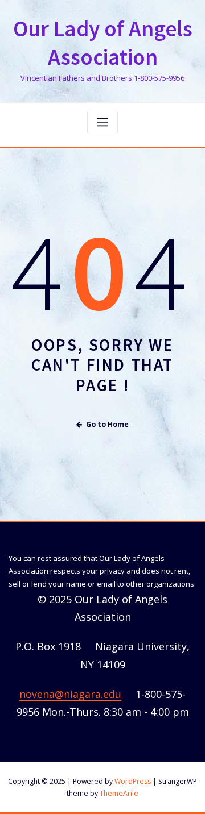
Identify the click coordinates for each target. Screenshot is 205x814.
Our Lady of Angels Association (102, 43)
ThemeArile (119, 793)
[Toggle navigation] (102, 122)
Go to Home (107, 424)
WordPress (132, 781)
